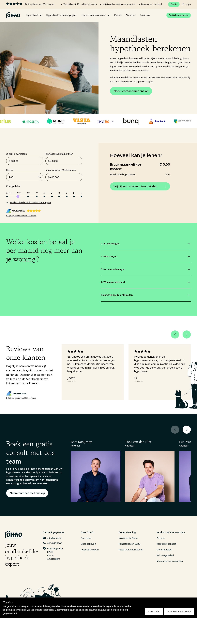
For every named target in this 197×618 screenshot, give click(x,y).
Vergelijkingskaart (166, 544)
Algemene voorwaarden (169, 561)
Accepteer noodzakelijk (179, 611)
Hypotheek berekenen (131, 549)
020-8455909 (54, 543)
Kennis (118, 15)
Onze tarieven (88, 544)
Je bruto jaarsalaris (16, 154)
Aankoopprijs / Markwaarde (60, 170)
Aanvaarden (154, 611)
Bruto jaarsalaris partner (59, 154)
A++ (28, 193)
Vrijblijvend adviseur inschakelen (135, 186)
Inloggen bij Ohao (128, 538)
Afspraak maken (90, 549)
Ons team (86, 538)
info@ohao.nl (54, 538)
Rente (23, 173)
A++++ (8, 193)
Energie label (13, 186)
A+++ (19, 193)
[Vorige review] (175, 334)
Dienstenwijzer (164, 549)
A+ (37, 193)
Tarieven (130, 15)
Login (188, 4)
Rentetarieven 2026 (129, 544)
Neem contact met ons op (131, 91)
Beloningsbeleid (165, 555)
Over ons (145, 15)
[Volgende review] (187, 334)
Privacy (160, 538)
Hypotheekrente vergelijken (61, 15)
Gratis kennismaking (178, 15)
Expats (173, 4)
